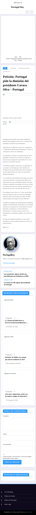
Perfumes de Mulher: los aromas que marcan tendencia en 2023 (15, 358)
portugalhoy (13, 68)
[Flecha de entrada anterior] (31, 274)
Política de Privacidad (10, 500)
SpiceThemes (29, 512)
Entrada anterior (8, 271)
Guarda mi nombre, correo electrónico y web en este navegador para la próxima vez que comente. (17, 457)
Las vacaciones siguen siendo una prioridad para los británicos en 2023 (16, 275)
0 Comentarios (6, 71)
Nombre (5, 434)
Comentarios (6, 416)
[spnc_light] (32, 12)
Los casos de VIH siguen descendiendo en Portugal (17, 283)
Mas (5, 68)
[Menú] (2, 12)
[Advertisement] (18, 37)
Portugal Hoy (17, 7)
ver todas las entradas (9, 263)
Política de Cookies (9, 496)
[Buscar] (27, 12)
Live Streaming (8, 492)
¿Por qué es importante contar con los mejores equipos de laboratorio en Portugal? (16, 395)
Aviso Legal (7, 504)
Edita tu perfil (25, 258)
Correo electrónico (7, 444)
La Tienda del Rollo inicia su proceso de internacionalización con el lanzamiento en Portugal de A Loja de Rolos (16, 322)
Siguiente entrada (8, 279)
